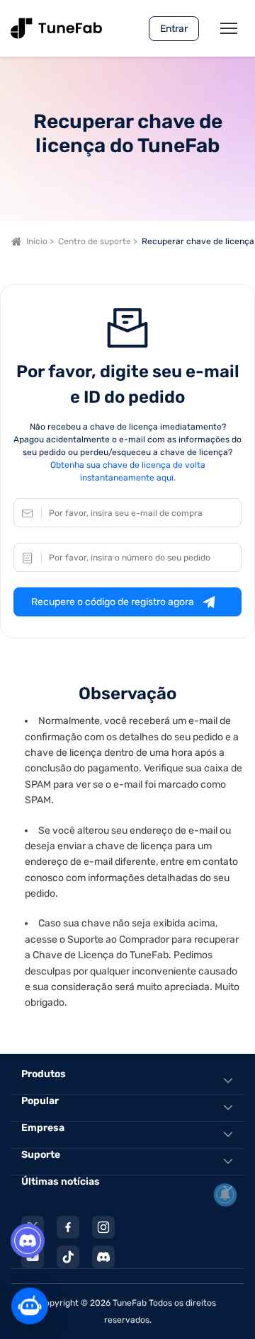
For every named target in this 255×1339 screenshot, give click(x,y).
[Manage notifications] (225, 1194)
